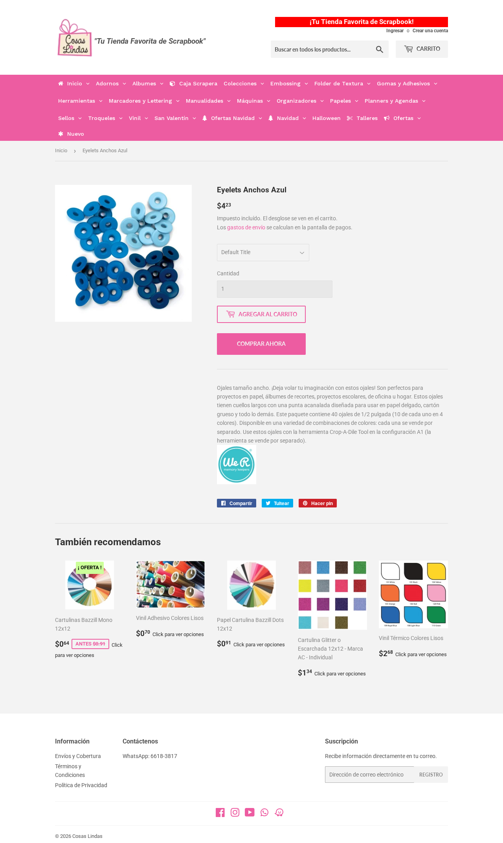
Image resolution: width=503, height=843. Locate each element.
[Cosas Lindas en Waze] (279, 815)
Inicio (61, 150)
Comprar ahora (261, 343)
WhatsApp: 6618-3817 (150, 756)
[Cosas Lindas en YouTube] (250, 814)
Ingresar (395, 30)
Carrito (427, 48)
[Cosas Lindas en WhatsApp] (264, 815)
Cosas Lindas (87, 836)
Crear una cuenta (430, 30)
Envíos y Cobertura (78, 756)
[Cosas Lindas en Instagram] (235, 814)
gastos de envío (246, 227)
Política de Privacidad (81, 785)
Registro (431, 775)
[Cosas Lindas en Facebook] (220, 814)
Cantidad (228, 273)
